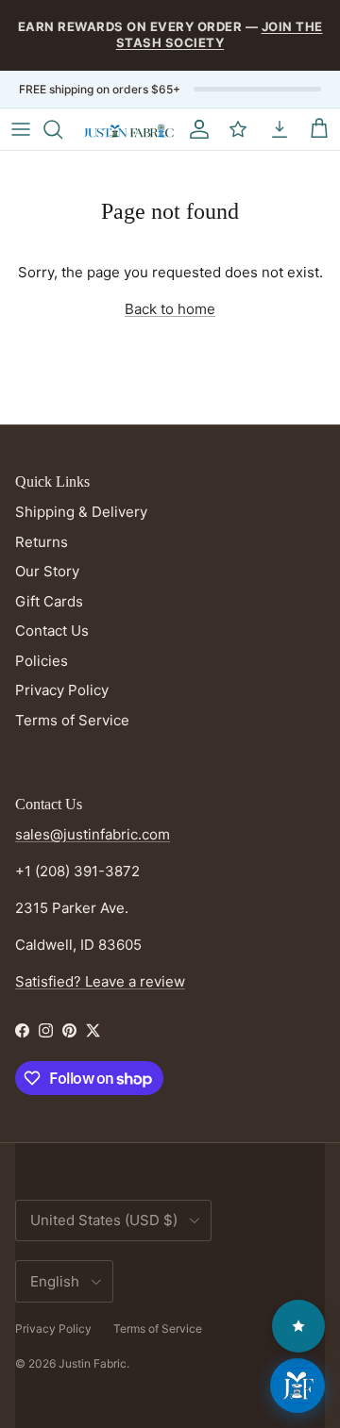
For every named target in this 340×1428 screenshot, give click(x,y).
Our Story (47, 571)
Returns (41, 542)
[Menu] (21, 129)
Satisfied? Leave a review (100, 981)
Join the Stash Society (219, 34)
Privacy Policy (62, 690)
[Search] (62, 129)
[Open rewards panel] (298, 1326)
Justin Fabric (93, 1363)
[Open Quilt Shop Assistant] (297, 1385)
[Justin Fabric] (128, 129)
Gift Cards (49, 601)
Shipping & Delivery (81, 512)
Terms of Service (72, 720)
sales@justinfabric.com (92, 834)
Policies (41, 661)
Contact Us (52, 630)
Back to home (170, 309)
